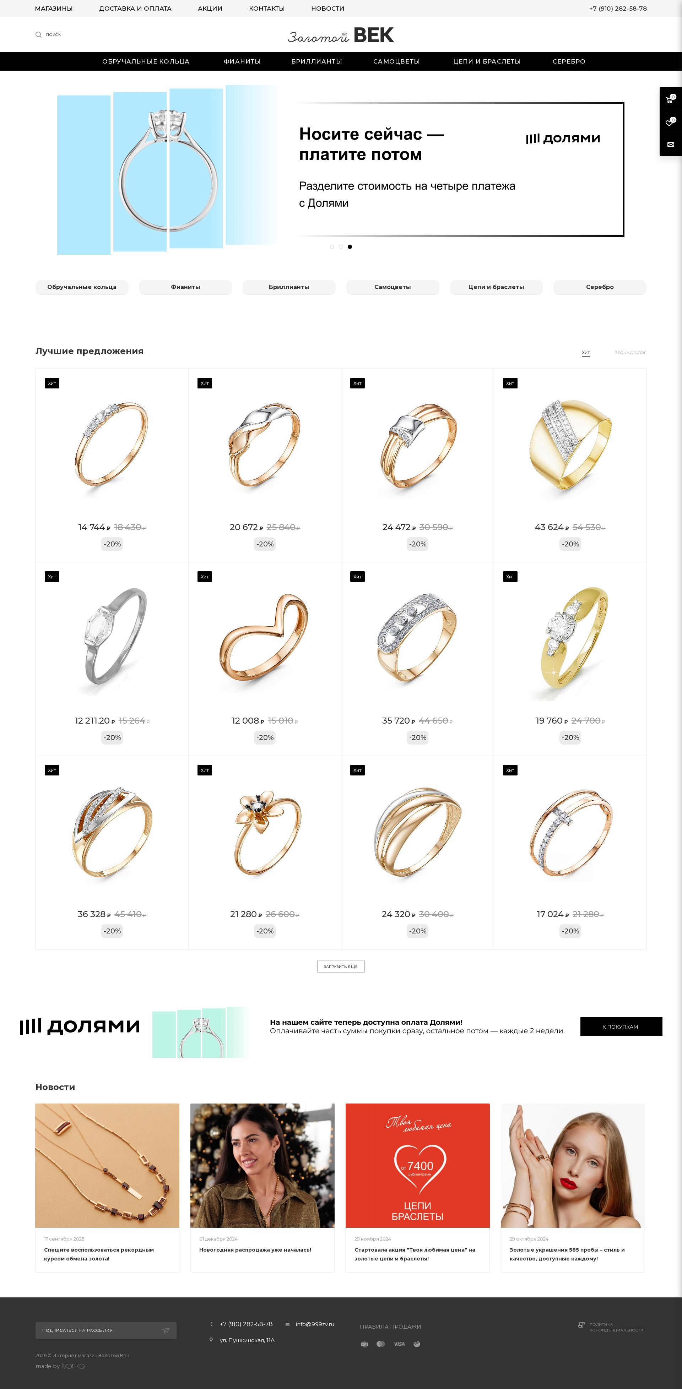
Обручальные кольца (82, 287)
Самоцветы (392, 287)
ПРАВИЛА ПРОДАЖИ (390, 1326)
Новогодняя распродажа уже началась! (255, 1250)
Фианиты (185, 287)
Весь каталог (630, 352)
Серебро (600, 287)
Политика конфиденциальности (616, 1327)
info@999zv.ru (315, 1324)
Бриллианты (289, 287)
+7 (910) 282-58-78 (246, 1324)
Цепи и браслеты (496, 287)
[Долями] (341, 1026)
